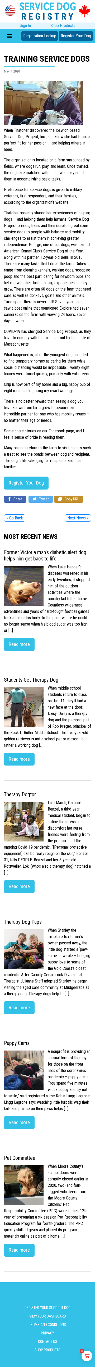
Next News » (78, 517)
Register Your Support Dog (47, 1308)
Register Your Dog (76, 35)
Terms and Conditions (47, 1325)
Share (17, 499)
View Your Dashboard (47, 1316)
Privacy (47, 1333)
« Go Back (14, 517)
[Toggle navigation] (9, 36)
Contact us (47, 1341)
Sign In (25, 25)
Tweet (44, 499)
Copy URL (71, 499)
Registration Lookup (39, 35)
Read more (19, 644)
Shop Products (62, 25)
